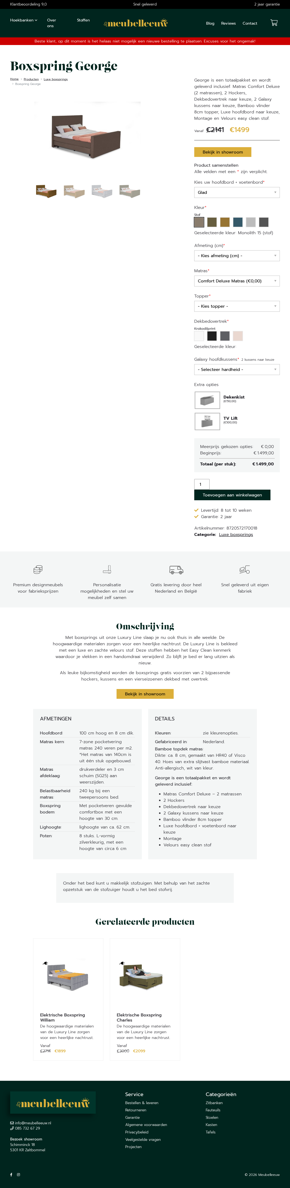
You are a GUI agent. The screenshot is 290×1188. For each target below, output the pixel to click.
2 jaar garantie (267, 4)
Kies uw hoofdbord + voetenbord (229, 182)
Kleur (200, 207)
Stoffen (83, 20)
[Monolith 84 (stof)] (251, 222)
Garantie (132, 1117)
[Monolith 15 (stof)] (199, 222)
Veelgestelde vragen (143, 1139)
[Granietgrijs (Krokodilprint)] (225, 336)
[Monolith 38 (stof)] (212, 222)
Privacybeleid (136, 1132)
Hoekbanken (22, 20)
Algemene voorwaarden (146, 1124)
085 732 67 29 (27, 1128)
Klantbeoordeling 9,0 (28, 4)
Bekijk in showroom (223, 152)
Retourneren (135, 1110)
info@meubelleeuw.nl (33, 1123)
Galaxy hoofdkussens (216, 359)
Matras (202, 271)
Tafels (210, 1132)
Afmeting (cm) (209, 245)
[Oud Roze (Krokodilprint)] (238, 336)
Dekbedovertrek (211, 321)
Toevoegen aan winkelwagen (232, 495)
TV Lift (231, 420)
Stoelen (212, 1117)
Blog (210, 23)
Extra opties (206, 384)
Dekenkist (234, 399)
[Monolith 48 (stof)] (225, 222)
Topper (202, 296)
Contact (250, 23)
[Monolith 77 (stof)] (238, 222)
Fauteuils (213, 1110)
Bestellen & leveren (141, 1103)
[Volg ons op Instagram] (18, 1174)
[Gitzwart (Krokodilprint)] (212, 336)
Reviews (228, 23)
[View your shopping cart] (274, 23)
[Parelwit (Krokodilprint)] (199, 336)
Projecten (133, 1147)
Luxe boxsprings (236, 534)
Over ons (51, 23)
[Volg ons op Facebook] (11, 1174)
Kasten (211, 1124)
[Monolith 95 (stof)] (264, 222)
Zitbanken (214, 1103)
